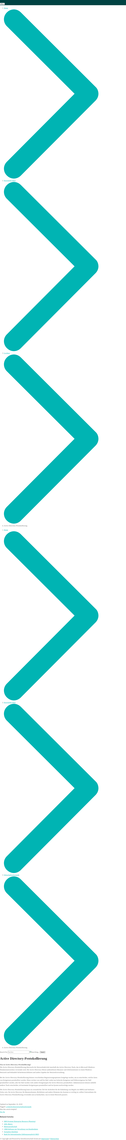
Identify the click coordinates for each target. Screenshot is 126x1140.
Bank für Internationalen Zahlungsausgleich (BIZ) (21, 1134)
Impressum (45, 1139)
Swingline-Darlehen (11, 1132)
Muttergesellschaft (10, 1127)
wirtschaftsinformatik (23, 1107)
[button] (1, 1112)
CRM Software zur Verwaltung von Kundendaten (21, 1129)
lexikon (13, 1107)
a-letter (8, 1107)
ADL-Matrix (8, 1124)
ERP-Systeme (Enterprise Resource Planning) (20, 1121)
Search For (3, 1052)
